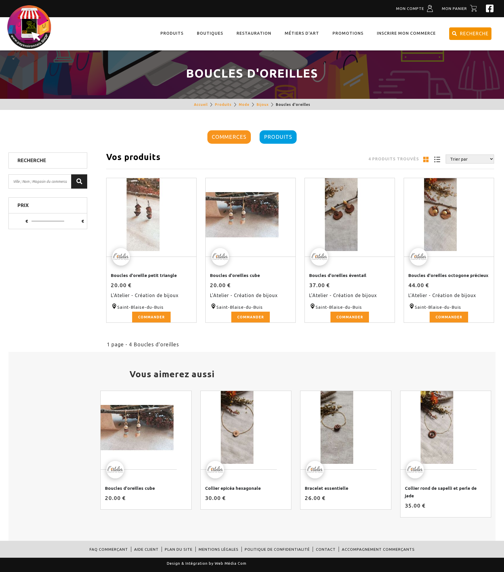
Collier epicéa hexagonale (233, 488)
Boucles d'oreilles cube (235, 275)
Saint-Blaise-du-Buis (140, 307)
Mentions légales (219, 549)
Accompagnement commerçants (378, 549)
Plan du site (178, 549)
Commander (151, 317)
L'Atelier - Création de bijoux (144, 295)
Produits (223, 104)
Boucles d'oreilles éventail (337, 275)
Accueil (201, 104)
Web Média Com (230, 563)
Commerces (229, 137)
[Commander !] (151, 217)
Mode (244, 104)
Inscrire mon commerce (406, 33)
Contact (326, 549)
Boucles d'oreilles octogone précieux (448, 275)
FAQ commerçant (109, 549)
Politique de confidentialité (277, 549)
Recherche (474, 33)
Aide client (146, 549)
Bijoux (263, 104)
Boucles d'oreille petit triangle (144, 275)
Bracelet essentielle (326, 488)
